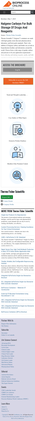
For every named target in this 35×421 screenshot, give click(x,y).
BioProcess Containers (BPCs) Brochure (14, 312)
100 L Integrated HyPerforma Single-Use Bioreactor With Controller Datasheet (17, 307)
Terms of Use (6, 416)
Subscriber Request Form (26, 416)
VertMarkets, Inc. (18, 414)
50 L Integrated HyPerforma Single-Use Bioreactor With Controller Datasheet (17, 283)
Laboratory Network (7, 358)
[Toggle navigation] (4, 12)
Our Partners (5, 326)
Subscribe (11, 8)
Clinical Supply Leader (7, 352)
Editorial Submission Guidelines (10, 381)
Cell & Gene (4, 347)
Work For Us (5, 411)
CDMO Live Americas (7, 392)
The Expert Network (7, 383)
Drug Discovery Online (7, 356)
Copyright (4, 414)
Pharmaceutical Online (7, 367)
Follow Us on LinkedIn (7, 335)
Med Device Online (6, 362)
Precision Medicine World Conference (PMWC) (14, 399)
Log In (5, 8)
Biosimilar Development (8, 345)
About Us (4, 407)
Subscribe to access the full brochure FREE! (18, 81)
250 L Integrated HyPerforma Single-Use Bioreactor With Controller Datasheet (17, 301)
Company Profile (8, 204)
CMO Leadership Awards (8, 390)
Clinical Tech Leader (7, 354)
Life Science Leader (6, 360)
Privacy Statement (14, 416)
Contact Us (4, 409)
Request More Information (8, 324)
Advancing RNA (6, 343)
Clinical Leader (5, 349)
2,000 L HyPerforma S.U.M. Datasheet (13, 237)
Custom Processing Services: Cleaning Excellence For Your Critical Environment (17, 228)
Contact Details (8, 201)
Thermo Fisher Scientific (13, 35)
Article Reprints (5, 377)
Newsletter (4, 333)
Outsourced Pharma (6, 364)
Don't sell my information (17, 418)
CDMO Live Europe (7, 394)
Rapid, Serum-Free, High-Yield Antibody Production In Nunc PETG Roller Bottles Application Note (17, 250)
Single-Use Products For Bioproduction (13, 215)
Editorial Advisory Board (8, 379)
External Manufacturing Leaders (10, 397)
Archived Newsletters (7, 375)
